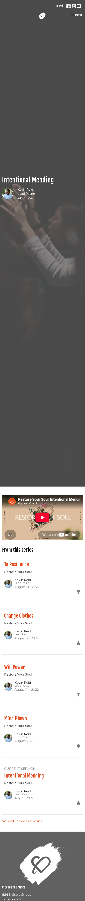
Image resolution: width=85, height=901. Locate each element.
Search (59, 6)
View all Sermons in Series (22, 821)
